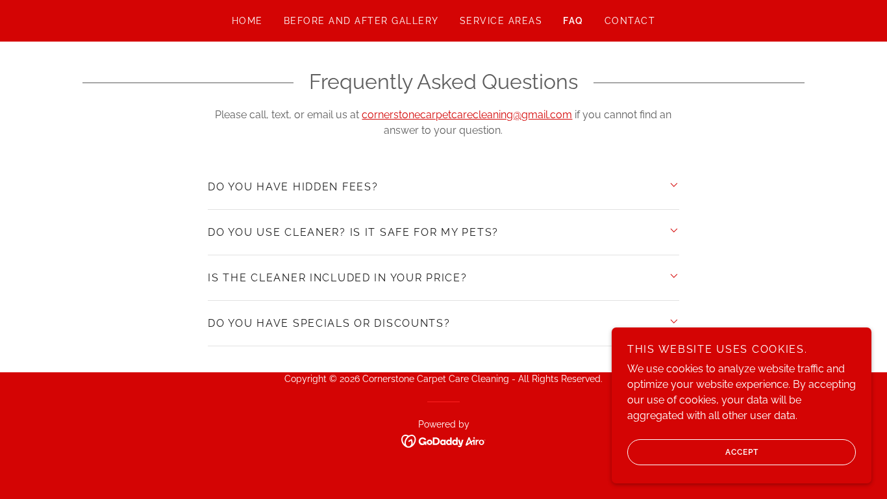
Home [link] (247, 21)
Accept (741, 452)
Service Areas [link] (501, 21)
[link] (443, 440)
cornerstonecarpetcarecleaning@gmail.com (467, 115)
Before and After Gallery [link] (361, 21)
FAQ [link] (573, 21)
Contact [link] (630, 21)
